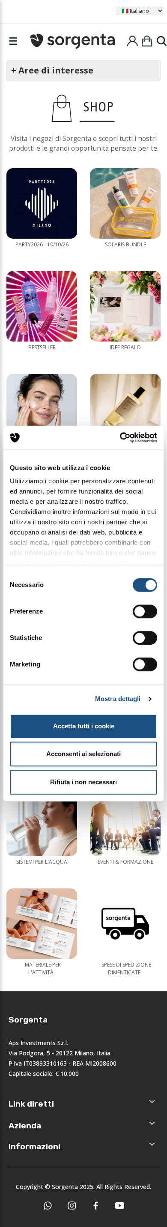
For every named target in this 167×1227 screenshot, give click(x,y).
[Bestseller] (41, 306)
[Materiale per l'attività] (41, 923)
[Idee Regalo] (125, 306)
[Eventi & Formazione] (125, 821)
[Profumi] (125, 409)
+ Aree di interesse (52, 70)
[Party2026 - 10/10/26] (41, 203)
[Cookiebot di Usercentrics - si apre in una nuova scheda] (120, 437)
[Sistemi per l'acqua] (41, 821)
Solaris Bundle (125, 244)
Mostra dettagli (118, 698)
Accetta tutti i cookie (83, 726)
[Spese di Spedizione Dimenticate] (125, 923)
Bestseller (42, 347)
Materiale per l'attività (43, 968)
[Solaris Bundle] (125, 203)
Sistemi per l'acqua (41, 861)
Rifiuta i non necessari (83, 782)
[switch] (145, 611)
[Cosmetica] (41, 409)
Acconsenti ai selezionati (83, 753)
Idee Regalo (125, 347)
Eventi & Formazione (125, 861)
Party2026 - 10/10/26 (42, 244)
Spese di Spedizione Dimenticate (126, 968)
